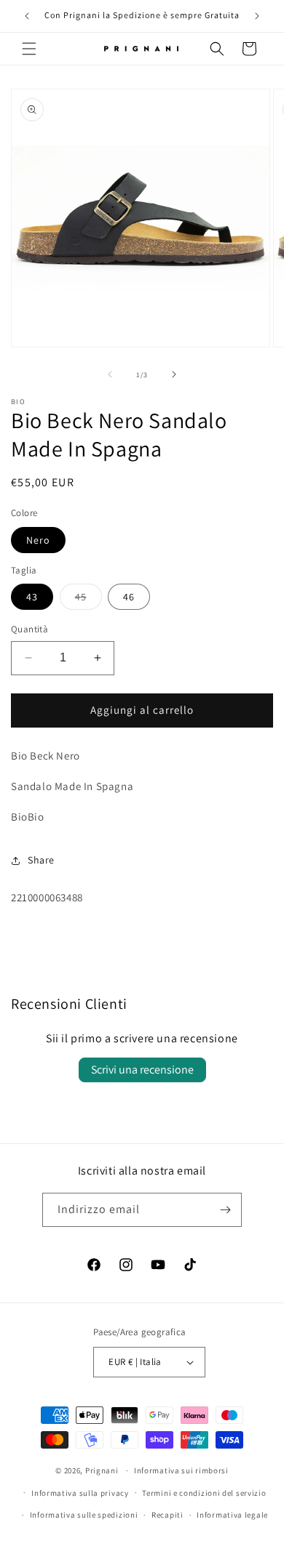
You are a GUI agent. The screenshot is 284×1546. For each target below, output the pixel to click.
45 (88, 599)
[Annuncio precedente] (27, 16)
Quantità (29, 629)
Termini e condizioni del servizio (204, 1493)
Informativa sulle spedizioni (84, 1515)
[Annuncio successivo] (257, 16)
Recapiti (167, 1515)
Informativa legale (232, 1515)
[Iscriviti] (225, 1210)
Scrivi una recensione (142, 1069)
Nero (38, 540)
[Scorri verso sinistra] (110, 374)
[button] (29, 49)
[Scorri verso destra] (174, 374)
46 (129, 596)
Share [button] (41, 859)
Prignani (102, 1470)
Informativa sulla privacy (80, 1493)
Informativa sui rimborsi (181, 1470)
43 (32, 596)
